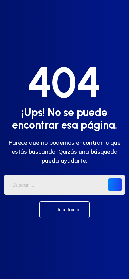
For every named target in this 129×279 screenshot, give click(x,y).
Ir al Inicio (67, 210)
